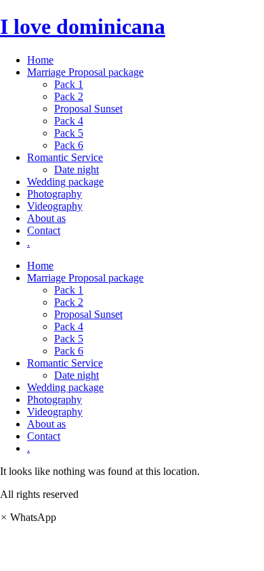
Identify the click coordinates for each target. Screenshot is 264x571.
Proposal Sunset (88, 108)
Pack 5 (68, 133)
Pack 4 (68, 121)
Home (40, 60)
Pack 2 (68, 96)
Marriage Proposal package (85, 72)
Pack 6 (68, 145)
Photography (54, 194)
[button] (28, 517)
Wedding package (65, 181)
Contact (43, 230)
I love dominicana (82, 26)
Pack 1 (68, 84)
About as (46, 218)
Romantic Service (65, 157)
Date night (76, 169)
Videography (55, 206)
